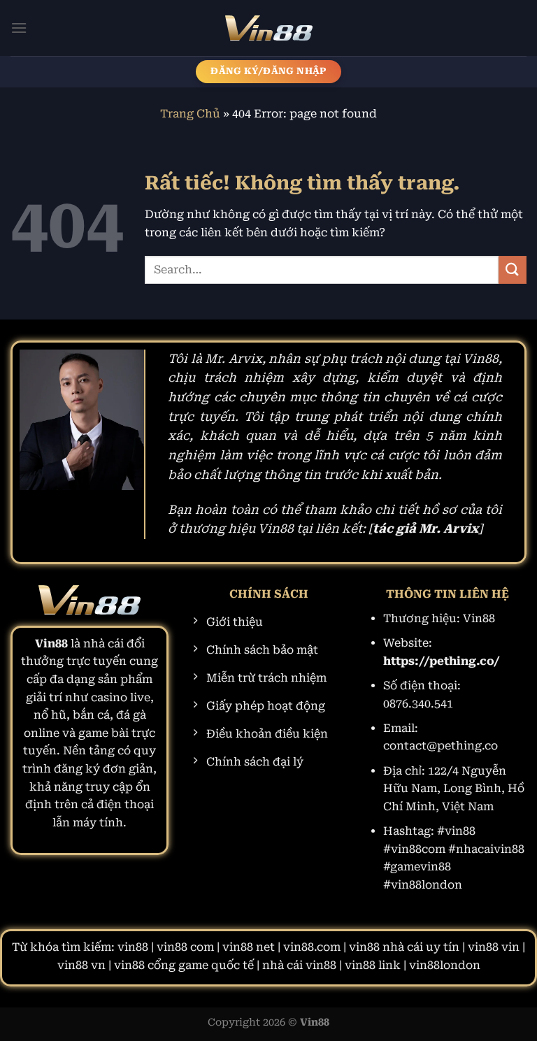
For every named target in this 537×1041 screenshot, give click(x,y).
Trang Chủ (190, 113)
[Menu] (18, 27)
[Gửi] (513, 269)
